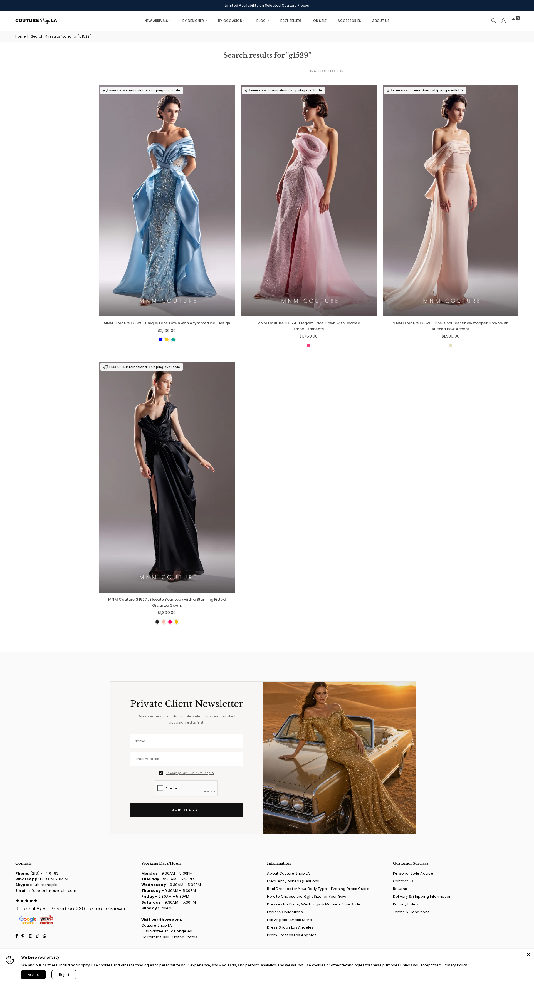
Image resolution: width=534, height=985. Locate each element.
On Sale (320, 20)
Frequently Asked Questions (293, 881)
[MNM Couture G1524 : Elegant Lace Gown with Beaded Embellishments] (309, 200)
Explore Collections (285, 912)
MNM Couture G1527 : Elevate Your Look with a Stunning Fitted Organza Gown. (167, 602)
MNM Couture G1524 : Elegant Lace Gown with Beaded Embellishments (308, 325)
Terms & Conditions (411, 912)
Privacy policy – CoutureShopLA (190, 773)
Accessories (349, 20)
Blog (261, 20)
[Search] (494, 21)
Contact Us (403, 881)
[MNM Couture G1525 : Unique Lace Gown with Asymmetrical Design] (167, 200)
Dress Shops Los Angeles (290, 927)
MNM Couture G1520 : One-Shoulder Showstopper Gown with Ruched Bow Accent (450, 325)
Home (20, 36)
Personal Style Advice (413, 873)
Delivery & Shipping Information (422, 896)
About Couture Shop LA (288, 873)
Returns (400, 888)
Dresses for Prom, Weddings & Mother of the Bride (313, 904)
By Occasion (230, 20)
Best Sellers (291, 20)
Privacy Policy (406, 904)
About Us (380, 20)
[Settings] (504, 21)
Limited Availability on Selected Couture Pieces (267, 5)
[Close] (528, 954)
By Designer (193, 20)
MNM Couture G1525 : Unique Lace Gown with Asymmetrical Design (167, 323)
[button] (514, 21)
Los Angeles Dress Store (289, 919)
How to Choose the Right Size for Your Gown (308, 896)
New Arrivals (156, 20)
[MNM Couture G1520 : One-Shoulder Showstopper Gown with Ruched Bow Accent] (450, 200)
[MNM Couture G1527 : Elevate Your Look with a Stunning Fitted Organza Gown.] (167, 477)
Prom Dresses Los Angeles (292, 935)
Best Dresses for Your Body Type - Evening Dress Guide (318, 888)
